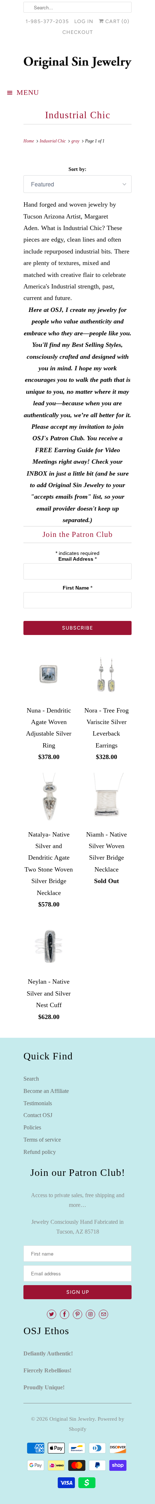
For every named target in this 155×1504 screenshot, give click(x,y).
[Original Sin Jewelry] (77, 63)
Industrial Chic (77, 115)
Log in (83, 21)
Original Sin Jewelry (72, 1419)
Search (31, 1079)
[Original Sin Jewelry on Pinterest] (77, 1314)
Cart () (116, 21)
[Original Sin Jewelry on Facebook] (64, 1314)
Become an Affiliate (46, 1091)
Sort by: (77, 169)
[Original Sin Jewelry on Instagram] (90, 1314)
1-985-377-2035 (47, 21)
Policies (32, 1127)
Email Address (77, 559)
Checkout (77, 32)
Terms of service (42, 1140)
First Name (77, 588)
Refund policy (39, 1152)
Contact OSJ (37, 1115)
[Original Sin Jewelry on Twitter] (51, 1314)
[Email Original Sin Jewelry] (103, 1314)
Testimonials (37, 1103)
